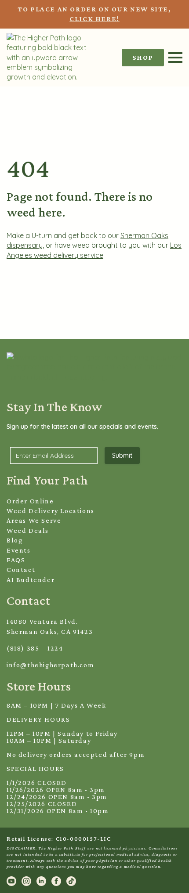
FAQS (16, 560)
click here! (94, 18)
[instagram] (26, 881)
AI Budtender (31, 579)
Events (19, 550)
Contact (21, 569)
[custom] (71, 881)
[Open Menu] (175, 58)
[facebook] (56, 881)
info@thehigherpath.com (50, 665)
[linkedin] (41, 881)
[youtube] (11, 881)
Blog (14, 540)
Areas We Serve (34, 520)
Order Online (30, 501)
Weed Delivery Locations (50, 510)
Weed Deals (28, 530)
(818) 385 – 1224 (35, 648)
